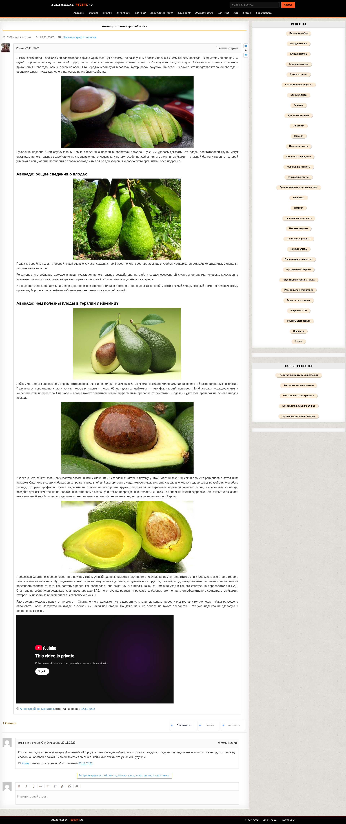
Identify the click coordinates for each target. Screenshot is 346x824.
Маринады (298, 197)
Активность (234, 725)
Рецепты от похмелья (298, 300)
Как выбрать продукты (298, 156)
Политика (270, 820)
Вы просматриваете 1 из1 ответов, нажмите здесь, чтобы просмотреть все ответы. (124, 775)
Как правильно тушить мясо (299, 385)
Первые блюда (298, 249)
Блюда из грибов (298, 33)
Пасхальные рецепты (298, 238)
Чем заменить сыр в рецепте (298, 395)
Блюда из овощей (298, 64)
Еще (236, 13)
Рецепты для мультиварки (298, 290)
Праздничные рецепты (298, 269)
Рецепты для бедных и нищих (299, 280)
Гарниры (298, 105)
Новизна (209, 725)
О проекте (252, 820)
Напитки (223, 13)
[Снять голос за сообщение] (245, 55)
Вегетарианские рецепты (298, 84)
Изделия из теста (162, 13)
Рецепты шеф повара (298, 321)
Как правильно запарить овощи (298, 416)
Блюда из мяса (298, 43)
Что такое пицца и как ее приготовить (298, 375)
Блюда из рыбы (298, 74)
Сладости (184, 13)
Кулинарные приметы (298, 167)
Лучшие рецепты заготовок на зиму (299, 187)
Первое (93, 13)
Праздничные (204, 13)
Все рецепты (264, 13)
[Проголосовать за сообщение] (245, 45)
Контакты (288, 820)
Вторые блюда (298, 95)
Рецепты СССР (298, 310)
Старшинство (184, 725)
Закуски (140, 13)
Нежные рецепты (298, 228)
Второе (107, 13)
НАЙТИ (288, 4)
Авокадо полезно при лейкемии (124, 26)
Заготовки (124, 13)
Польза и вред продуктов (80, 37)
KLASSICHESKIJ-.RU (72, 5)
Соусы (298, 341)
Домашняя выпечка (298, 115)
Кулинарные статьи (298, 177)
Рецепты (79, 13)
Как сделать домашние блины (298, 406)
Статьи (247, 13)
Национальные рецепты (299, 218)
